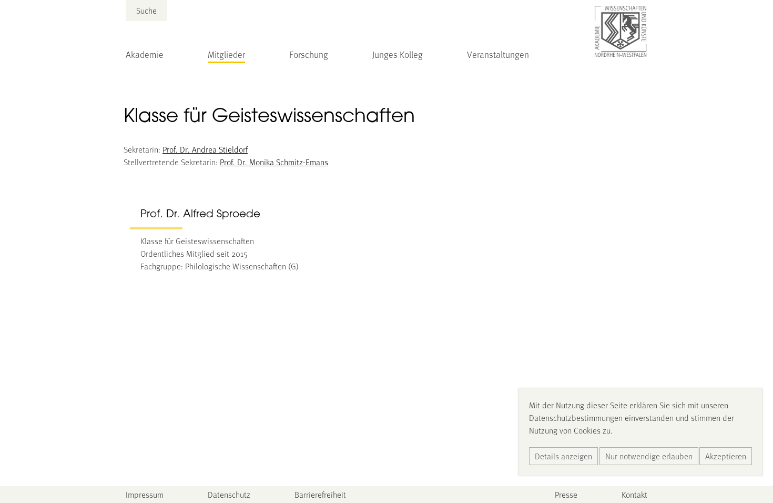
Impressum (145, 494)
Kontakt (634, 494)
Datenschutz (229, 494)
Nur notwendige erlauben (649, 455)
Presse (566, 494)
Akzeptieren (725, 455)
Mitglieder (226, 54)
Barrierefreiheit (320, 494)
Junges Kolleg (397, 54)
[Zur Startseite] (621, 31)
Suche (146, 10)
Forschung (308, 54)
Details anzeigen (563, 455)
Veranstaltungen (498, 54)
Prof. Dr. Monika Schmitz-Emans (274, 161)
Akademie (145, 54)
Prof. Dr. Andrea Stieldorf (205, 149)
